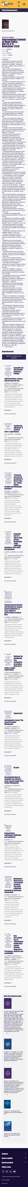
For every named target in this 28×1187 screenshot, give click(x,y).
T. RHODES (14, 895)
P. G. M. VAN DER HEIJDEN (11, 672)
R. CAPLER (14, 385)
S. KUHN (18, 957)
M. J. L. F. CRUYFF (13, 674)
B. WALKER (7, 617)
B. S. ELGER (20, 552)
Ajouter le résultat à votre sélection (14, 357)
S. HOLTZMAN (12, 386)
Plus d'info (7, 410)
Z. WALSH (7, 383)
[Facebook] (3, 1171)
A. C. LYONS (14, 491)
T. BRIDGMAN (14, 617)
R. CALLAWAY (14, 383)
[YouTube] (14, 1171)
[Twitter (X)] (10, 1171)
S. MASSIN (7, 785)
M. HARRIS (7, 895)
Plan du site (4, 1183)
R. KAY (19, 385)
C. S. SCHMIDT (8, 956)
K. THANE (12, 957)
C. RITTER (6, 552)
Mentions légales (6, 1180)
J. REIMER (13, 959)
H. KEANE (7, 839)
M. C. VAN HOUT (8, 434)
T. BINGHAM (17, 434)
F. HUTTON (14, 493)
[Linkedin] (7, 1171)
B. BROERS (13, 552)
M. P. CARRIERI (15, 785)
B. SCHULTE (16, 956)
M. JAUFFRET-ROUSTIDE (10, 726)
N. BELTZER (14, 728)
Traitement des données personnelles (11, 1176)
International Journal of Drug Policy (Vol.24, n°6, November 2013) (13, 390)
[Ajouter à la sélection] (3, 31)
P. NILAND (7, 491)
